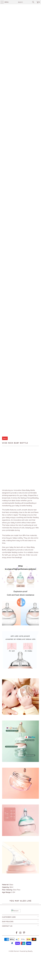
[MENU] (1, 2)
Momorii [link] (16, 951)
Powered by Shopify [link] (26, 951)
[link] (20, 2)
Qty (3, 470)
